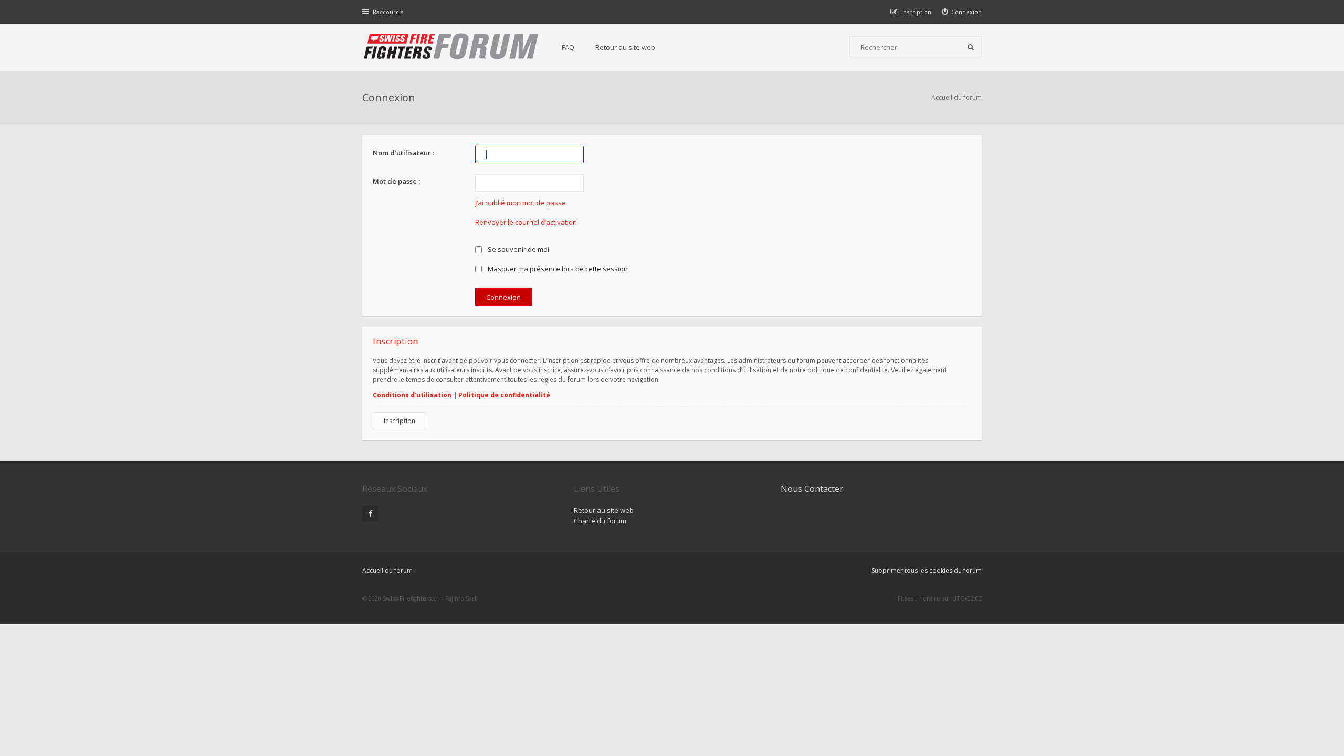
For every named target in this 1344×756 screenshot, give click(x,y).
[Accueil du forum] (451, 47)
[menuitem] (962, 12)
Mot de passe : (396, 181)
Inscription (399, 420)
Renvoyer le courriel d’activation (526, 222)
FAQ (568, 47)
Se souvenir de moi (517, 249)
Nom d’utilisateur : (403, 153)
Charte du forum (600, 521)
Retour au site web (625, 47)
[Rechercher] (970, 47)
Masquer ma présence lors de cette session (557, 269)
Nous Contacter (812, 489)
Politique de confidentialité (504, 395)
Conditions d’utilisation (412, 395)
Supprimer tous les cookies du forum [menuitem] (927, 570)
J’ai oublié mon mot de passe (520, 202)
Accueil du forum (956, 97)
